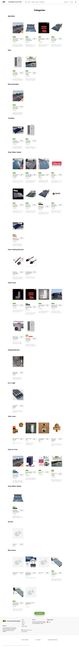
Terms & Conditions (27, 645)
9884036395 (25, 631)
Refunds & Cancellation (21, 645)
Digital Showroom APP (13, 645)
